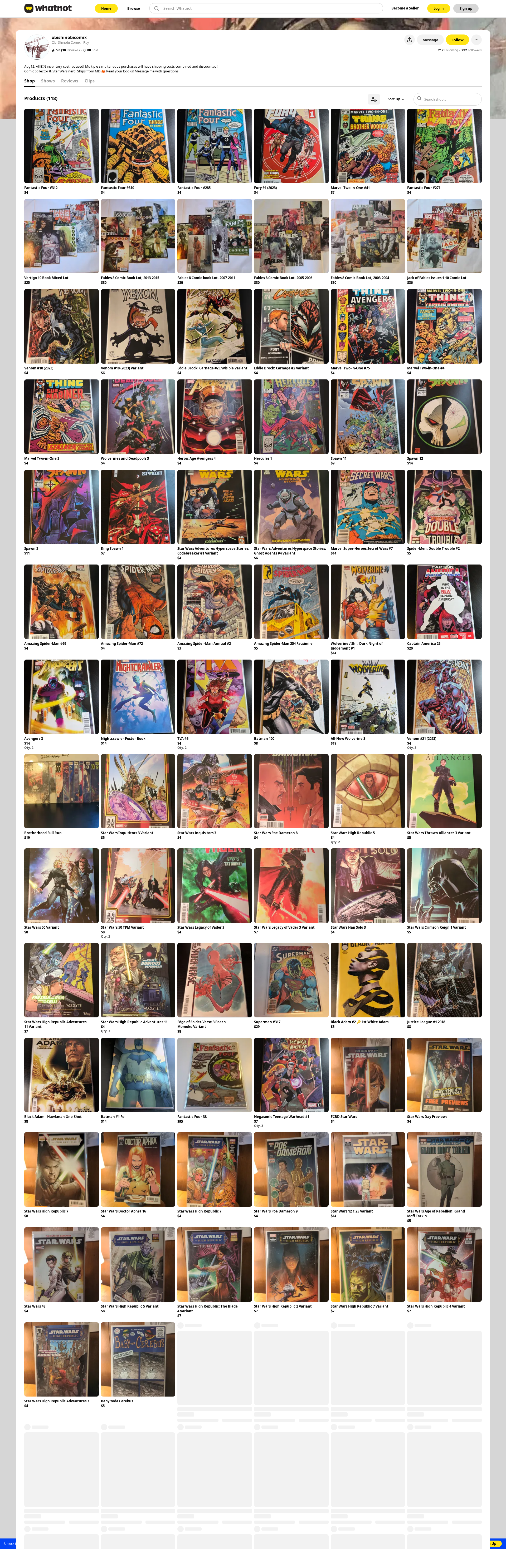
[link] (106, 8)
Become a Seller (405, 8)
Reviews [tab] (69, 81)
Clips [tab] (90, 81)
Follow (457, 39)
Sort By (394, 99)
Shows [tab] (48, 81)
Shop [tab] (29, 81)
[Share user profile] (409, 39)
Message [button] (430, 39)
